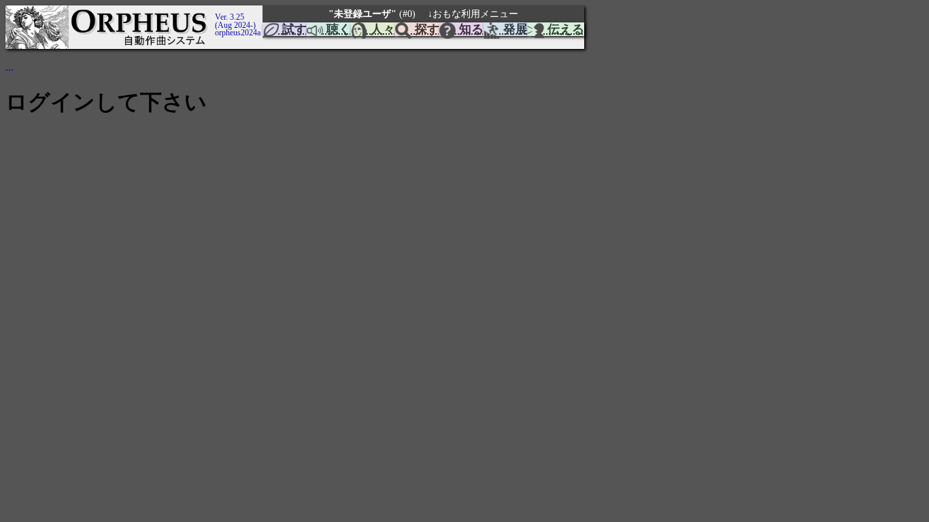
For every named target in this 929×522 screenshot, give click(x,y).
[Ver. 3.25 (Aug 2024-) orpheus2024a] (213, 11)
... (9, 67)
